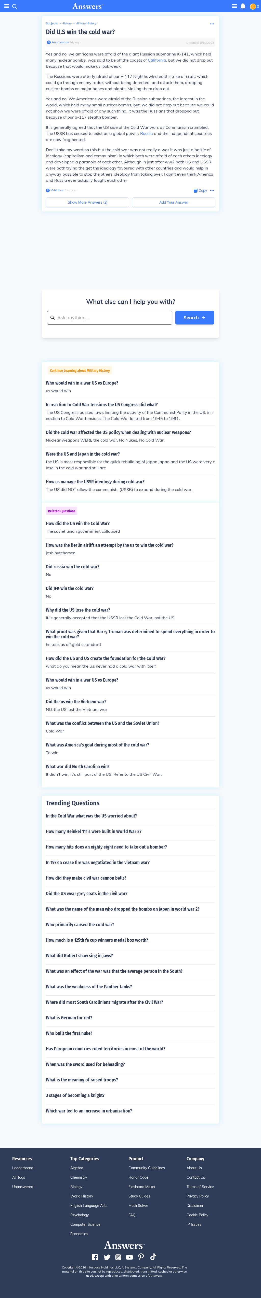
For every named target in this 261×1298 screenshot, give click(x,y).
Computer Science (85, 1224)
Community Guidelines (146, 1168)
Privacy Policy (198, 1196)
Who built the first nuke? (69, 1033)
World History (81, 1196)
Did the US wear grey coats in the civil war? (86, 893)
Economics (79, 1234)
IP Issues (194, 1224)
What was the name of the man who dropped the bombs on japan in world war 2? (123, 909)
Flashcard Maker (141, 1186)
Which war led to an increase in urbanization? (89, 1111)
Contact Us (196, 1177)
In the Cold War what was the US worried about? (91, 816)
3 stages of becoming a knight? (75, 1095)
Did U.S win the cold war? (80, 32)
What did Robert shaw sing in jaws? (79, 955)
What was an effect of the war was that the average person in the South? (114, 971)
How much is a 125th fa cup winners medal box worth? (97, 940)
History (67, 23)
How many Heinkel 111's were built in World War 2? (93, 831)
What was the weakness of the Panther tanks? (89, 987)
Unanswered (22, 1186)
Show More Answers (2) (87, 202)
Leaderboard (22, 1168)
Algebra (76, 1168)
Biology (76, 1186)
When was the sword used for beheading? (85, 1064)
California (157, 60)
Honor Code (138, 1177)
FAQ (132, 1215)
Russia (146, 133)
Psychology (79, 1215)
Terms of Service (200, 1186)
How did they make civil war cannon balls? (86, 878)
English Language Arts (88, 1205)
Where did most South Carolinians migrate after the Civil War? (104, 1002)
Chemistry (78, 1177)
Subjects (52, 23)
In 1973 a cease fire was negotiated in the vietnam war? (98, 862)
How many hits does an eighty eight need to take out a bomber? (106, 847)
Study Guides (139, 1196)
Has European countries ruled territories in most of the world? (105, 1049)
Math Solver (138, 1205)
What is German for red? (69, 1018)
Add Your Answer (173, 202)
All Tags (18, 1177)
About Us (194, 1168)
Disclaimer (195, 1205)
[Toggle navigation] (6, 6)
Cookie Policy (197, 1215)
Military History (85, 23)
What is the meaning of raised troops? (82, 1080)
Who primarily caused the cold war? (80, 924)
